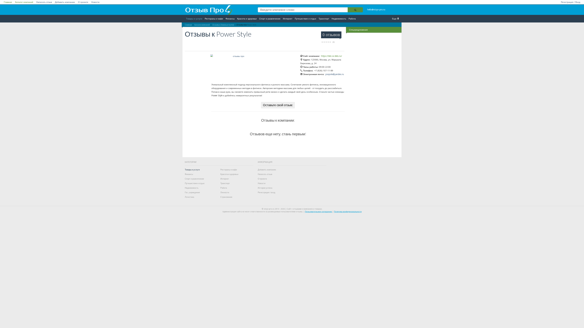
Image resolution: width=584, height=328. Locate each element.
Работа (352, 18)
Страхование (226, 197)
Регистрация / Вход (570, 2)
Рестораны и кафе (214, 18)
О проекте (83, 2)
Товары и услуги (194, 18)
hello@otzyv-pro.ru (376, 9)
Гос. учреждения (192, 192)
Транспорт (324, 18)
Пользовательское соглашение (318, 212)
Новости (95, 2)
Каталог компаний (24, 2)
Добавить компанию (65, 2)
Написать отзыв (44, 2)
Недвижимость (339, 18)
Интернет (287, 18)
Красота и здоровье (247, 18)
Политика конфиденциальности (348, 212)
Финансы (230, 18)
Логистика (189, 197)
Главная (8, 2)
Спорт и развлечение (269, 18)
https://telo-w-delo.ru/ (331, 56)
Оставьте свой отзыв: (278, 105)
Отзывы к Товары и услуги (223, 25)
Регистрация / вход (266, 192)
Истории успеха (265, 188)
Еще (394, 18)
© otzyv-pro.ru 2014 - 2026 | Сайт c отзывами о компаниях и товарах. (292, 209)
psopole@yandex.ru (334, 74)
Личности (224, 192)
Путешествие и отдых (305, 18)
